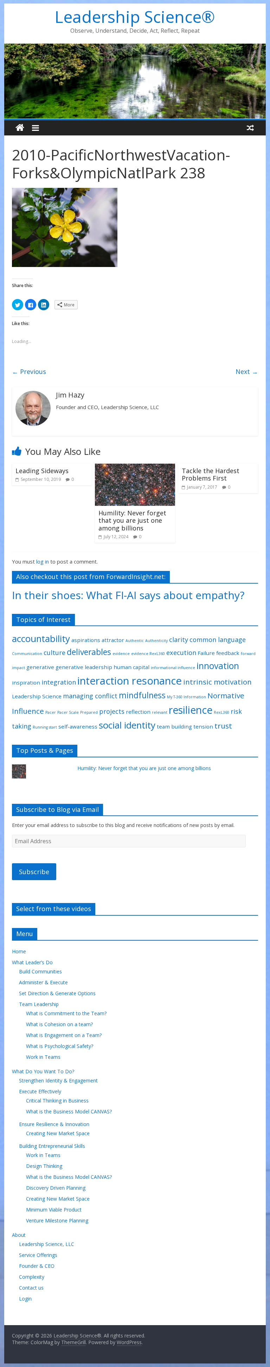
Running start (45, 727)
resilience (190, 710)
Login (25, 1298)
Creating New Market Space (58, 1133)
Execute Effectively (40, 1091)
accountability (41, 638)
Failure (206, 652)
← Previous (29, 371)
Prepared (89, 712)
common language (217, 639)
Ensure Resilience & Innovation (54, 1124)
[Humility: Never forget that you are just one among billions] (135, 468)
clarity (178, 639)
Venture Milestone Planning (57, 1220)
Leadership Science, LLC (46, 1244)
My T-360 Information (186, 696)
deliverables (89, 652)
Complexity (31, 1276)
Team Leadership (39, 1004)
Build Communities (40, 971)
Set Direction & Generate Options (57, 993)
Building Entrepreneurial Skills (52, 1146)
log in (42, 561)
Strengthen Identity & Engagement (58, 1080)
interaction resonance (129, 681)
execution (181, 652)
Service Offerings (38, 1255)
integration (58, 682)
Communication (27, 653)
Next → (247, 371)
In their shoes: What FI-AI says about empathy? (128, 595)
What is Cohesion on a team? (59, 1024)
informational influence (173, 667)
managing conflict (90, 696)
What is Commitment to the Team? (66, 1013)
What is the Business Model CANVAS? (69, 1111)
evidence (121, 653)
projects (111, 711)
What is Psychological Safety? (59, 1046)
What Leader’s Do (32, 962)
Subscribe (34, 871)
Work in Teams (43, 1057)
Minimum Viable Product (54, 1209)
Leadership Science (37, 696)
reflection (138, 711)
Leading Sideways (42, 470)
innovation (218, 666)
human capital (131, 666)
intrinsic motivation (217, 682)
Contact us (31, 1287)
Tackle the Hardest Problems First (210, 474)
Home (19, 951)
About (19, 1235)
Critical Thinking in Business (57, 1100)
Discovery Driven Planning (55, 1187)
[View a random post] (250, 127)
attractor (113, 639)
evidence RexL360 (148, 653)
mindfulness (142, 695)
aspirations (85, 639)
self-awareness (77, 726)
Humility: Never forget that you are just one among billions (132, 520)
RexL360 (221, 712)
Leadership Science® (135, 16)
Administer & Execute (43, 982)
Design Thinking (44, 1166)
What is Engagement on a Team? (64, 1035)
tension (203, 726)
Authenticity (156, 640)
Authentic (135, 640)
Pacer (50, 712)
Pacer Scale (68, 712)
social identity (127, 725)
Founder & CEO (36, 1266)
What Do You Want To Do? (43, 1071)
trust (223, 726)
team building (174, 726)
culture (54, 652)
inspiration (26, 682)
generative (40, 666)
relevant (159, 712)
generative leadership (84, 666)
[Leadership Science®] (135, 48)
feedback (227, 652)
